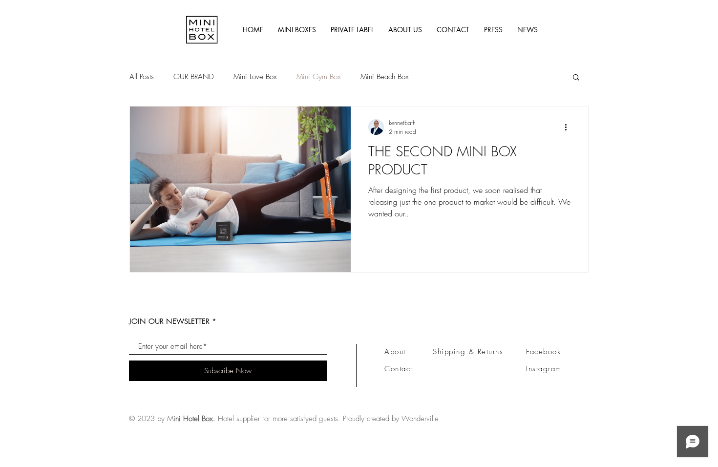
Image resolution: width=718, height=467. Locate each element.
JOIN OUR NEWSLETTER (169, 321)
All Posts (141, 77)
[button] (576, 78)
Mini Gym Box (318, 77)
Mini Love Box (255, 77)
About (395, 352)
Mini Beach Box (384, 77)
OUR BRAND (193, 77)
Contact (398, 369)
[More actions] (569, 127)
